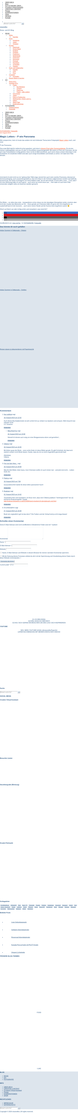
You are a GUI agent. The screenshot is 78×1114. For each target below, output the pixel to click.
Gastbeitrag (51, 905)
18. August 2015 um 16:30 (12, 447)
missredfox (3, 27)
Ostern (25, 907)
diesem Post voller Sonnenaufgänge (53, 148)
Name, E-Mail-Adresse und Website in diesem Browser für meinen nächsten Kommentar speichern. (35, 553)
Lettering (19, 907)
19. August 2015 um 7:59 (12, 481)
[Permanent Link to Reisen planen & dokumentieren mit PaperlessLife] (28, 407)
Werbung (18, 909)
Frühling (44, 905)
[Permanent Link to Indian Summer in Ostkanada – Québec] (28, 347)
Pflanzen (30, 907)
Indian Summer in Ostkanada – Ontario (13, 230)
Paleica (6, 478)
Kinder (13, 907)
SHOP (6, 1095)
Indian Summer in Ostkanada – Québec (13, 290)
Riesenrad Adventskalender (20, 937)
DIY (5, 1078)
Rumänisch (49, 907)
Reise (36, 907)
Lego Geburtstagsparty (19, 922)
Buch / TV (24, 905)
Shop (7, 124)
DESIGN (8, 126)
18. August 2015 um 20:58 (12, 467)
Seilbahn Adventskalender (20, 930)
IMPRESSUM (8, 1103)
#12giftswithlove (5, 905)
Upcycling (3, 909)
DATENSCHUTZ (9, 1105)
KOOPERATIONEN (12, 123)
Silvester (60, 907)
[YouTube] (39, 20)
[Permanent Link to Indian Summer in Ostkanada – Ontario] (28, 288)
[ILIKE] (39, 1067)
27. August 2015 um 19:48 (12, 511)
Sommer (67, 907)
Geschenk (58, 905)
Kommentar (4, 539)
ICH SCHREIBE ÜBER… (14, 116)
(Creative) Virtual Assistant (14, 117)
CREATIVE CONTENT (13, 119)
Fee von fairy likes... (10, 463)
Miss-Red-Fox (12, 431)
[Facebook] (42, 20)
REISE (6, 1076)
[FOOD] (39, 1011)
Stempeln (73, 907)
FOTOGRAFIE (5, 131)
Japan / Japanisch (5, 907)
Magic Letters (63, 140)
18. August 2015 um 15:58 (16, 434)
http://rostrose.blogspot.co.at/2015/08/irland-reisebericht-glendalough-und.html (30, 501)
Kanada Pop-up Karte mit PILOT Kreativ (24, 945)
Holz (75, 905)
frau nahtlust (8, 414)
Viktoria (6, 444)
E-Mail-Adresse (5, 545)
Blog (6, 114)
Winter (24, 909)
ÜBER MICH (9, 112)
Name (2, 542)
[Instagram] (36, 20)
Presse (7, 121)
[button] (5, 213)
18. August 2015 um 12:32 (12, 417)
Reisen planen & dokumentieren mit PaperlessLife (17, 349)
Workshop (30, 909)
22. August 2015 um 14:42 (12, 494)
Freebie (38, 905)
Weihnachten (11, 909)
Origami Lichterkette (18, 952)
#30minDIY (14, 905)
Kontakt (7, 128)
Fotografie (14, 131)
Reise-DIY (42, 907)
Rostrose (7, 491)
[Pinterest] (45, 20)
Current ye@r (5, 565)
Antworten (7, 427)
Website (3, 549)
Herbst (71, 905)
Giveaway (64, 905)
